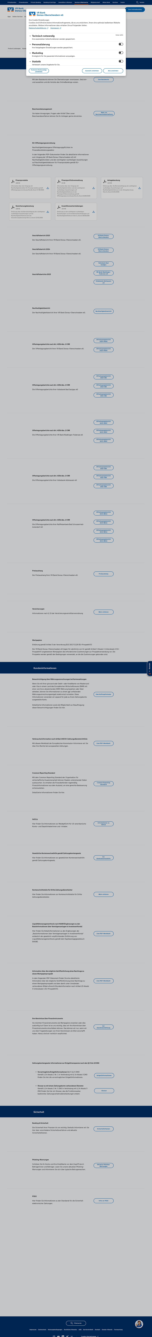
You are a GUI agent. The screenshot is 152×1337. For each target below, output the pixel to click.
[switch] (121, 44)
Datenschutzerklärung (38, 28)
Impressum (54, 28)
